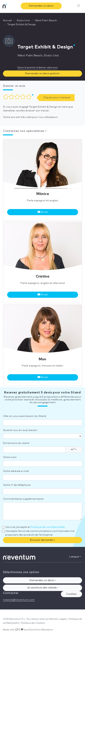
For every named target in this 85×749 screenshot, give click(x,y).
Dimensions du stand (16, 443)
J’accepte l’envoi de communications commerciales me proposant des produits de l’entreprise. (40, 533)
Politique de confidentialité (47, 527)
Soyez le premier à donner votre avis (37, 68)
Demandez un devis (41, 6)
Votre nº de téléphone (17, 485)
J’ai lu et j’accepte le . (35, 527)
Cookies (71, 594)
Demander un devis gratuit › (42, 73)
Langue (74, 556)
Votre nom (10, 457)
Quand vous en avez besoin (20, 430)
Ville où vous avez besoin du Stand (24, 416)
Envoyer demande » (42, 540)
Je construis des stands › (42, 587)
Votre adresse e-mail (16, 471)
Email (44, 212)
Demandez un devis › (42, 580)
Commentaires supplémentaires (23, 499)
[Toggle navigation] (78, 6)
